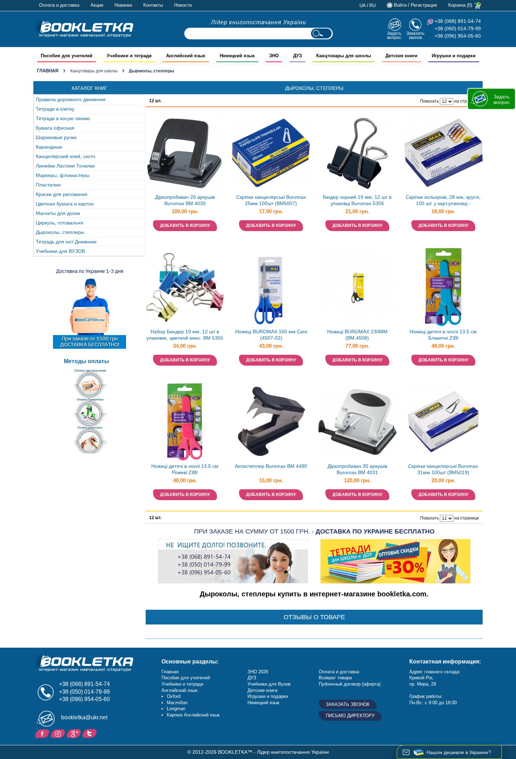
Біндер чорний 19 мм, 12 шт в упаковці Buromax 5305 (357, 200)
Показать (429, 101)
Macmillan (177, 702)
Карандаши (49, 147)
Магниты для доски (58, 213)
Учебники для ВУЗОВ (60, 251)
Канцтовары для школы (94, 70)
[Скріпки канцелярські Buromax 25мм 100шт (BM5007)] (271, 152)
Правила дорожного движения (71, 99)
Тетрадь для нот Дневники (66, 241)
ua (362, 5)
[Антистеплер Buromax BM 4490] (271, 421)
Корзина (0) (460, 5)
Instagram (59, 733)
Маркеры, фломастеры (63, 175)
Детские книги (262, 690)
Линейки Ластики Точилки (65, 166)
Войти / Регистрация (415, 5)
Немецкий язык (263, 702)
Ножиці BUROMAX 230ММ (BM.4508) (357, 335)
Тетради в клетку (55, 109)
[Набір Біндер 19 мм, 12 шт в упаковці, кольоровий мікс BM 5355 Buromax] (185, 287)
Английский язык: (180, 690)
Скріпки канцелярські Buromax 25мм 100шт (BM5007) (271, 200)
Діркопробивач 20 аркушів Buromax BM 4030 (185, 200)
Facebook (43, 733)
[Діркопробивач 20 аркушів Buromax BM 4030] (185, 152)
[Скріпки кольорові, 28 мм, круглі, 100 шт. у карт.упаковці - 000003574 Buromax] (443, 152)
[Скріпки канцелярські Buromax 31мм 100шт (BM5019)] (443, 421)
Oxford (173, 696)
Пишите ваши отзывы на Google (74, 733)
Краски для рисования (61, 194)
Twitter (90, 733)
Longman (176, 708)
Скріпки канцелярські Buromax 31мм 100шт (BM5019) (443, 469)
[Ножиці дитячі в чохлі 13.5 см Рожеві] (185, 421)
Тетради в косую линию (63, 118)
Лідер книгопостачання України (258, 22)
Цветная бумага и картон (65, 204)
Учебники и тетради (182, 684)
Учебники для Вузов (269, 684)
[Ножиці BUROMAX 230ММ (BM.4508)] (357, 287)
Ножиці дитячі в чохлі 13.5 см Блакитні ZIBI (443, 335)
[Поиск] (321, 33)
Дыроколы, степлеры (60, 232)
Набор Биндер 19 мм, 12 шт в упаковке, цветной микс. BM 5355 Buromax (184, 335)
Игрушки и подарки (267, 696)
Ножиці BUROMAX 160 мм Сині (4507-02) (271, 335)
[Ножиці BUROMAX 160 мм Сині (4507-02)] (271, 287)
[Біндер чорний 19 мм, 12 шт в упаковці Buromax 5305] (357, 152)
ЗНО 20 (255, 671)
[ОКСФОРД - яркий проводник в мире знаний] (84, 28)
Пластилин (48, 185)
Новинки (123, 5)
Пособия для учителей (185, 677)
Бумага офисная (55, 128)
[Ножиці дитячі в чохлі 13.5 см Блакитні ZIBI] (443, 287)
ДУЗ (251, 677)
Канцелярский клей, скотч (65, 156)
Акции (97, 5)
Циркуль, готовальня (59, 222)
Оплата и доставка (59, 5)
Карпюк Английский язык (193, 715)
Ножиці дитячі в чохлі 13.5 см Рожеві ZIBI (184, 469)
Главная (47, 70)
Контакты (153, 5)
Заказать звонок (415, 35)
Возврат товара (335, 677)
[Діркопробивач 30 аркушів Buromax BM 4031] (357, 421)
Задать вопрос (394, 35)
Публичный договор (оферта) (350, 684)
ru (372, 5)
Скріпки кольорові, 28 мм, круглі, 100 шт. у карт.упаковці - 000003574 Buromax (443, 201)
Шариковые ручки (56, 137)
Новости (183, 5)
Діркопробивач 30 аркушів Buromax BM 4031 (357, 469)
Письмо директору (350, 715)
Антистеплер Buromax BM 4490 (271, 466)
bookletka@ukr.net (84, 717)
